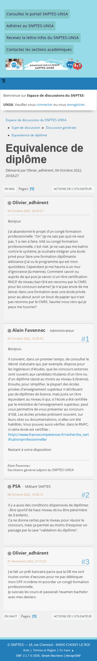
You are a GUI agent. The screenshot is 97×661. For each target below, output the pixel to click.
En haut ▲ (67, 650)
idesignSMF (73, 655)
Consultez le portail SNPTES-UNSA (37, 13)
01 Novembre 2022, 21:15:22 (27, 561)
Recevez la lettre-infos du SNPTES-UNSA (42, 37)
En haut (11, 616)
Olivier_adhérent (30, 203)
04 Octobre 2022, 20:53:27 (25, 211)
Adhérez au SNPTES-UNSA (30, 25)
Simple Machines (52, 655)
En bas (10, 189)
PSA (16, 486)
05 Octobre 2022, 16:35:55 (25, 338)
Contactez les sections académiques (39, 49)
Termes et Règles (44, 650)
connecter (44, 104)
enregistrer (76, 104)
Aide (26, 650)
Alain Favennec (28, 330)
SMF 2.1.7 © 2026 (28, 655)
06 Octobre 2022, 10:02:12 (25, 494)
